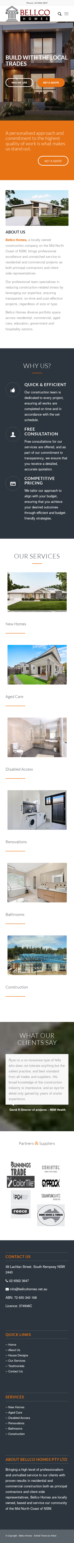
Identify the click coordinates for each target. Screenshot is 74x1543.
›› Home (11, 1328)
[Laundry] (37, 810)
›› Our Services (15, 1344)
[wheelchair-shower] (37, 737)
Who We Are (19, 82)
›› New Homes (15, 1390)
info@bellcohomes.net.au (28, 1272)
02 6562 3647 (19, 1263)
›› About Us (13, 1333)
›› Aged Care (14, 1396)
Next (70, 67)
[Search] (58, 14)
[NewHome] (37, 592)
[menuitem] (58, 14)
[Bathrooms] (37, 882)
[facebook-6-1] (37, 955)
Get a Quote (51, 82)
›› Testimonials (15, 1349)
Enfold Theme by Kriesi (45, 1518)
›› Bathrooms (14, 1412)
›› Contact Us (14, 1354)
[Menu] (66, 13)
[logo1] (31, 14)
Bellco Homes (25, 1518)
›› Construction (15, 1417)
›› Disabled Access (18, 1401)
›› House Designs (17, 1338)
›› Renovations (15, 1406)
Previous (3, 67)
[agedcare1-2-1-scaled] (37, 665)
